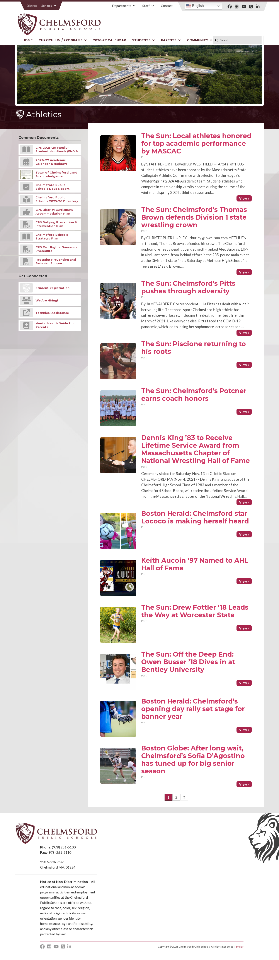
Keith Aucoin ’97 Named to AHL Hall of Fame (194, 564)
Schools (46, 5)
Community (197, 40)
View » (244, 198)
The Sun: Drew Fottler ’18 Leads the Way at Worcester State (194, 611)
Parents (169, 40)
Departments (121, 6)
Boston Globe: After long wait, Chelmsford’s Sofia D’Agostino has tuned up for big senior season (193, 759)
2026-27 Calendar (109, 40)
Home (27, 40)
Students (141, 40)
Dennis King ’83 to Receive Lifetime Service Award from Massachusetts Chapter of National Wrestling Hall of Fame (195, 449)
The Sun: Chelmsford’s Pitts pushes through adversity (188, 287)
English (197, 6)
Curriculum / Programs (61, 40)
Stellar (239, 946)
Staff (146, 6)
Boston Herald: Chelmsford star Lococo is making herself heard (195, 517)
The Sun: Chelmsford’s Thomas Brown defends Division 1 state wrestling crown (194, 217)
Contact (167, 6)
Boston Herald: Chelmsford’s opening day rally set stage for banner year (193, 709)
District (32, 5)
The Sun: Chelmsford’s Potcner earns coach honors (194, 395)
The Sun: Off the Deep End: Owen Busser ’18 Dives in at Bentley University (188, 662)
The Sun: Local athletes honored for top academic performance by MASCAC (196, 143)
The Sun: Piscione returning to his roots (193, 348)
